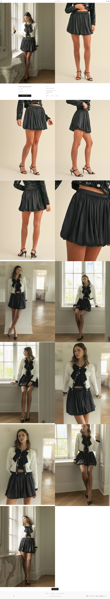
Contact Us (53, 593)
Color (19, 91)
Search (47, 593)
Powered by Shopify (58, 596)
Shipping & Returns (60, 593)
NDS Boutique (53, 596)
